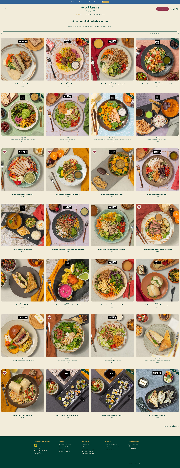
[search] (170, 8)
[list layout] (144, 33)
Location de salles (86, 444)
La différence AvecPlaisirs (65, 444)
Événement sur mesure (87, 447)
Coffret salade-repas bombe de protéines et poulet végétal (67, 249)
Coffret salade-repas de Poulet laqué (22, 194)
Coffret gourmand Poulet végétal (22, 415)
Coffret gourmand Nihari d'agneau (22, 249)
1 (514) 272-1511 (163, 9)
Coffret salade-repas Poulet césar (67, 360)
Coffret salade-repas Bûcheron (112, 360)
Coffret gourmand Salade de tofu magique (157, 305)
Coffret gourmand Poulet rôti (22, 305)
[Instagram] (38, 453)
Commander (105, 1)
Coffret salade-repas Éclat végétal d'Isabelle (22, 139)
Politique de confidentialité (111, 444)
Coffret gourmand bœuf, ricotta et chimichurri (157, 360)
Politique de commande (110, 449)
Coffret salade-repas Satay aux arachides (112, 305)
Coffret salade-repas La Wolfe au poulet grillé (112, 84)
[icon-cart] (177, 8)
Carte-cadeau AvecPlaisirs (88, 449)
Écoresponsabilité (63, 447)
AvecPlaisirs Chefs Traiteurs (139, 464)
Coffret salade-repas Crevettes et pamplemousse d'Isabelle (157, 84)
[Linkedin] (42, 453)
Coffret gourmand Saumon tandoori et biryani (68, 305)
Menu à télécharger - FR (87, 451)
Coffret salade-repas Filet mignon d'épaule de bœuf (157, 249)
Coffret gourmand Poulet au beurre (157, 139)
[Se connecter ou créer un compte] (174, 9)
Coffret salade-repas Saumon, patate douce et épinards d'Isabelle (112, 139)
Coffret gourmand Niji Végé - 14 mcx (112, 415)
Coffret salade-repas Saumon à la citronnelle (67, 194)
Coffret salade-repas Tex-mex (67, 84)
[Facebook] (35, 453)
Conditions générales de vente (112, 447)
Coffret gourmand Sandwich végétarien (23, 360)
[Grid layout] (146, 33)
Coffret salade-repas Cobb (67, 139)
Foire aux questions (64, 449)
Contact (133, 450)
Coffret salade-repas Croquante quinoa (112, 194)
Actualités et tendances (64, 451)
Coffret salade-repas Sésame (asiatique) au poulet (112, 249)
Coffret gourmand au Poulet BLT (157, 415)
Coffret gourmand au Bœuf (22, 84)
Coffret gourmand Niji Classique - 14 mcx (67, 415)
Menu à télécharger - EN (88, 453)
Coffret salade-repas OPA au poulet (157, 194)
